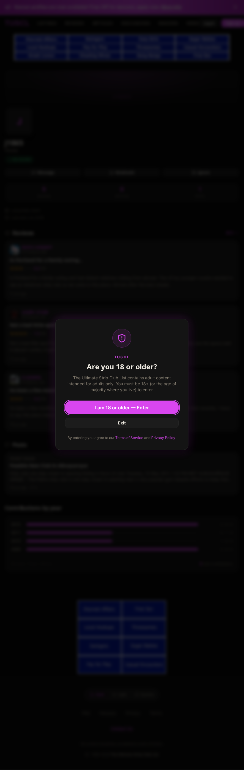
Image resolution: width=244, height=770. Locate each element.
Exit (122, 422)
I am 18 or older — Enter (122, 408)
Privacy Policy (163, 437)
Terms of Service (129, 437)
